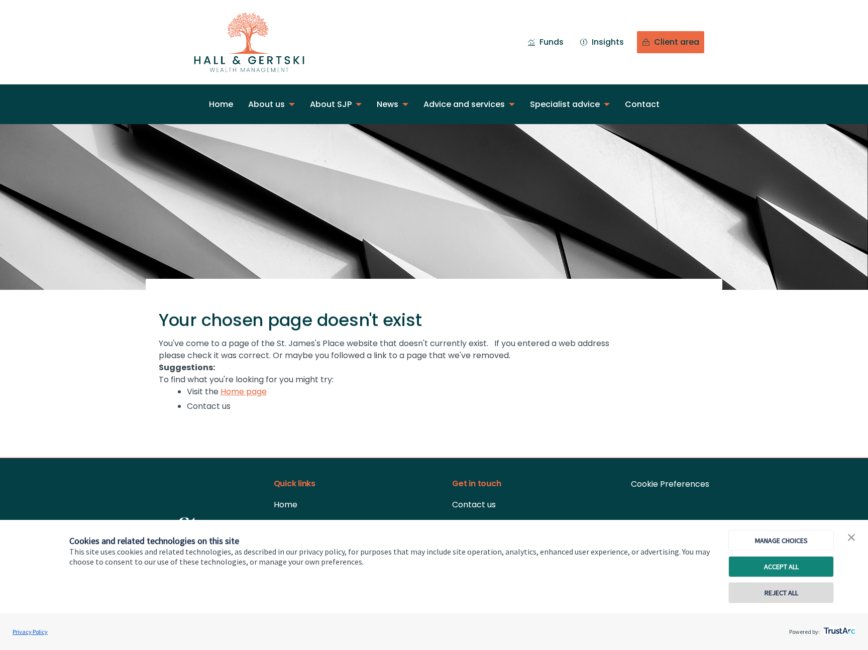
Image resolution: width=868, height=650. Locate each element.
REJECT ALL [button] (781, 592)
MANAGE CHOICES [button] (781, 540)
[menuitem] (221, 104)
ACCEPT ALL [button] (781, 566)
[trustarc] (838, 628)
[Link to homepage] (259, 42)
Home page (244, 391)
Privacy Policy (30, 631)
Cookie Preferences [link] (670, 484)
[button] (851, 538)
